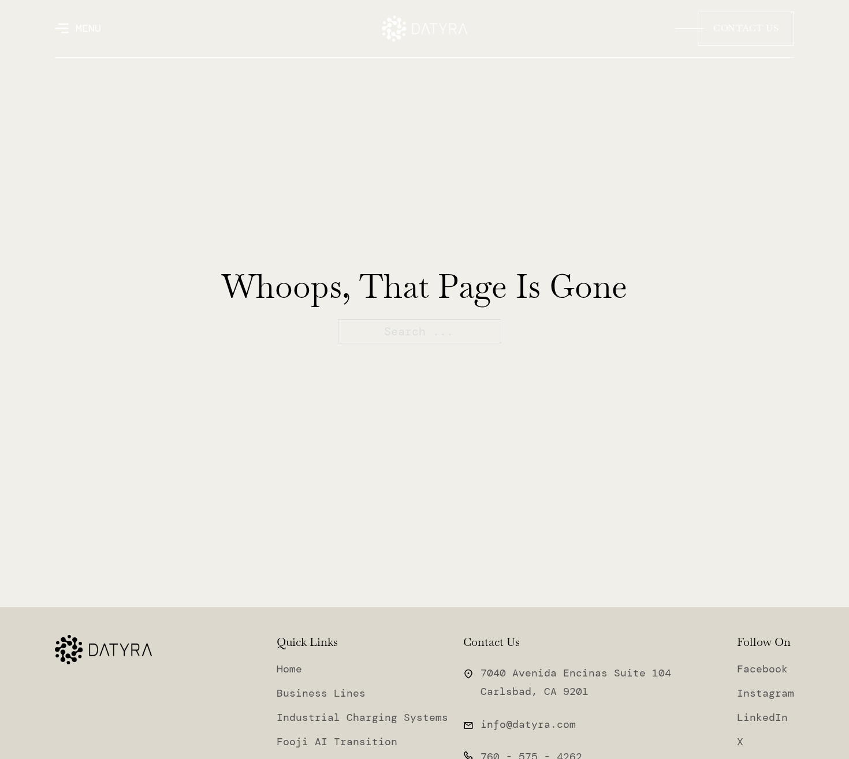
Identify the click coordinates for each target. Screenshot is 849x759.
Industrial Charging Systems (362, 717)
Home (289, 669)
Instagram (765, 693)
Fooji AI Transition (337, 741)
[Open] (78, 28)
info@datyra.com (528, 724)
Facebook (762, 669)
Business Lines (321, 693)
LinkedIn (762, 717)
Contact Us (746, 28)
